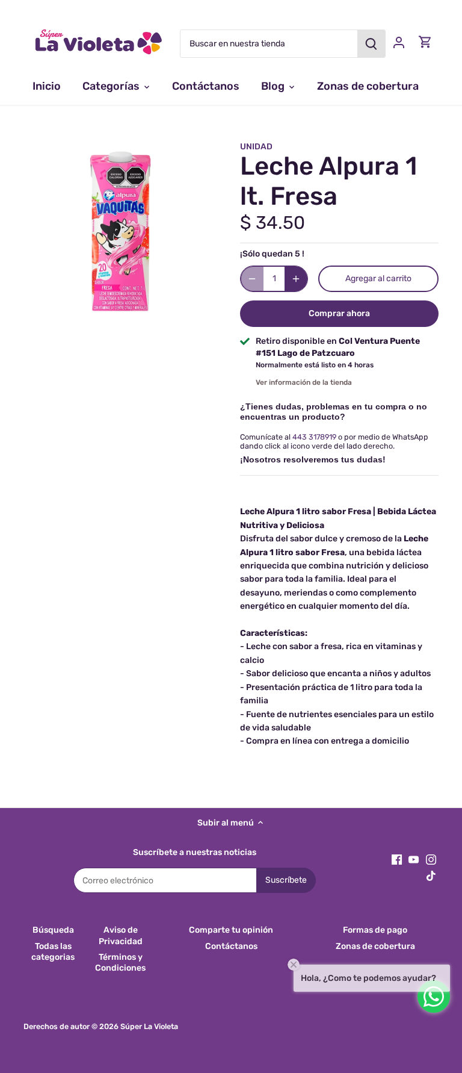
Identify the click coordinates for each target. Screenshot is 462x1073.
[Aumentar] (296, 278)
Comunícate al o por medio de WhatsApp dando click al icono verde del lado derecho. (334, 441)
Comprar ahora (339, 313)
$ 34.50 (272, 223)
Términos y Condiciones (120, 962)
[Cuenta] (399, 41)
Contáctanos (231, 946)
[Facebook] (397, 860)
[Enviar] (371, 43)
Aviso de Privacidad (121, 935)
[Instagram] (431, 860)
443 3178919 (314, 436)
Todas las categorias (53, 951)
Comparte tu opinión (231, 930)
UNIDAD (256, 147)
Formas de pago (375, 930)
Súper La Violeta (149, 1026)
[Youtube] (413, 860)
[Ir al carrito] (425, 41)
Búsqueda (53, 930)
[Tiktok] (431, 875)
